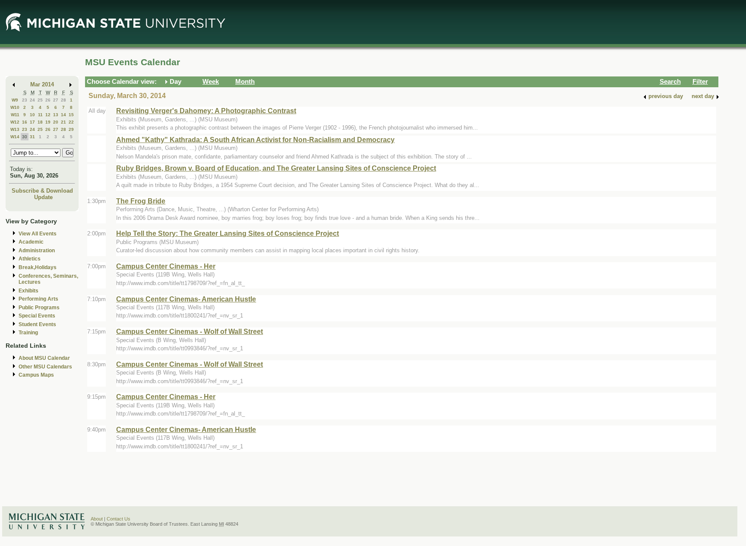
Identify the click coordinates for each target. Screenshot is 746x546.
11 (40, 114)
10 (32, 114)
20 (55, 122)
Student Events (37, 324)
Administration (37, 251)
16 (24, 122)
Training (28, 333)
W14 (14, 136)
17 (32, 122)
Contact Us (118, 518)
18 (40, 122)
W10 (14, 107)
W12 (14, 122)
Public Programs (39, 308)
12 (48, 114)
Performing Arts (38, 299)
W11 (15, 114)
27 (55, 100)
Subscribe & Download (42, 190)
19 (48, 122)
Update (43, 197)
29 (71, 129)
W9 (15, 100)
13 (55, 114)
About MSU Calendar (44, 358)
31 (32, 136)
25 (40, 100)
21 (63, 122)
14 (63, 114)
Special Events (37, 316)
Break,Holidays (38, 267)
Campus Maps (36, 375)
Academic (31, 242)
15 (71, 114)
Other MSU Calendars (45, 367)
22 (71, 122)
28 (63, 100)
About (97, 518)
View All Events (38, 234)
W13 (14, 129)
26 (48, 100)
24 (32, 100)
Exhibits (28, 291)
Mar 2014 (42, 84)
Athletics (30, 259)
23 (24, 100)
